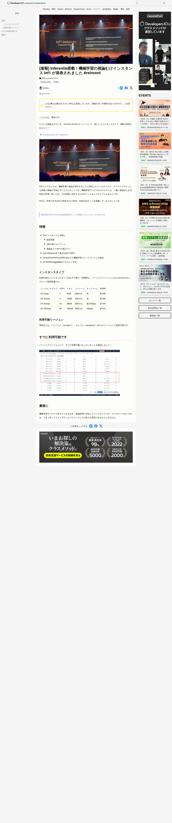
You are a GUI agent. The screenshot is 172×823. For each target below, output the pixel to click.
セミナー (96, 9)
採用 (128, 9)
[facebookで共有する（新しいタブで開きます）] (126, 87)
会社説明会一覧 (155, 307)
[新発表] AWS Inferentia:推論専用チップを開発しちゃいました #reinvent (73, 214)
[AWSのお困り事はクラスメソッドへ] (86, 447)
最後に (4, 34)
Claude (60, 9)
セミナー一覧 (155, 300)
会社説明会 (106, 9)
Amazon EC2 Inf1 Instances (55, 134)
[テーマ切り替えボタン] (164, 3)
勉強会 (115, 9)
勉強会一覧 (155, 315)
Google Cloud (79, 9)
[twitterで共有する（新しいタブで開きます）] (131, 87)
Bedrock (68, 9)
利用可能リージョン (11, 27)
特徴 (3, 20)
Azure (89, 9)
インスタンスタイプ (11, 24)
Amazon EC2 (46, 82)
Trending (46, 9)
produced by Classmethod (35, 3)
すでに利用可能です (9, 31)
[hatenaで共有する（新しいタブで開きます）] (121, 87)
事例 (122, 9)
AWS (53, 9)
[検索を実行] (137, 3)
